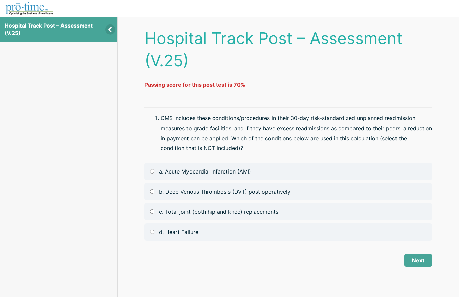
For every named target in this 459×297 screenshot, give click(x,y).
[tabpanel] (288, 85)
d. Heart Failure (178, 232)
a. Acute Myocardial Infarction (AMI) (205, 171)
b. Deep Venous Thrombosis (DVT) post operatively (224, 191)
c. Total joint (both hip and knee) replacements (218, 211)
